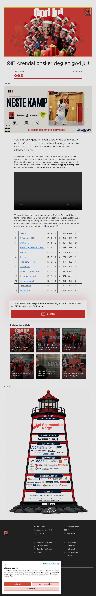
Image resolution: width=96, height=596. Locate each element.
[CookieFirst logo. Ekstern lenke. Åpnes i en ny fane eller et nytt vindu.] (5, 565)
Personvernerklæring (51, 563)
